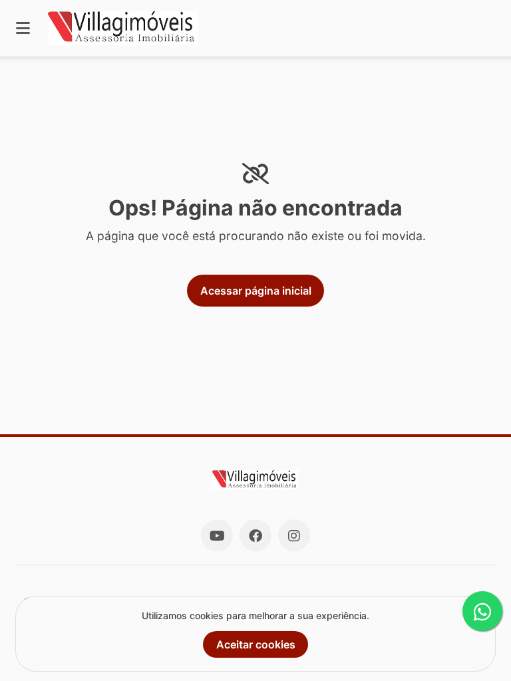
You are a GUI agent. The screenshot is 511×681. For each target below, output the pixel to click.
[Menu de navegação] (23, 28)
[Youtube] (217, 535)
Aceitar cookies (255, 644)
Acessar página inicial (255, 290)
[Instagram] (294, 535)
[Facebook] (255, 535)
